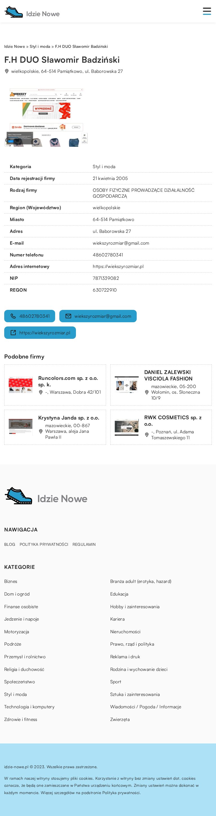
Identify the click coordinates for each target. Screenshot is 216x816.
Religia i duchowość (24, 669)
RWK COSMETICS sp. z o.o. (173, 420)
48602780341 (108, 255)
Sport (116, 681)
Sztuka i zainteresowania (135, 694)
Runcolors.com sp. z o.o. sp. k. (68, 381)
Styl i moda (104, 166)
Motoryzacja (16, 631)
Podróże (12, 644)
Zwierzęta (120, 719)
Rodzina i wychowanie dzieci (139, 669)
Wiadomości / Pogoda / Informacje (145, 706)
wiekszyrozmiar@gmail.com (121, 243)
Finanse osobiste (21, 606)
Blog (9, 544)
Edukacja (119, 594)
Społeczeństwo (19, 681)
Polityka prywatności (44, 544)
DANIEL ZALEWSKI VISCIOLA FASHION (168, 375)
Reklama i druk (125, 656)
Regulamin (84, 544)
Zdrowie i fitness (20, 719)
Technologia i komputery (29, 706)
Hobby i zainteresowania (135, 606)
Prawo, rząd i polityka (132, 644)
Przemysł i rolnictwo (25, 656)
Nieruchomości (125, 631)
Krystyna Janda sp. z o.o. (68, 417)
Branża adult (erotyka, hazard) (141, 581)
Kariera (117, 619)
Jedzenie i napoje (21, 619)
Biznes (10, 581)
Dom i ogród (17, 594)
